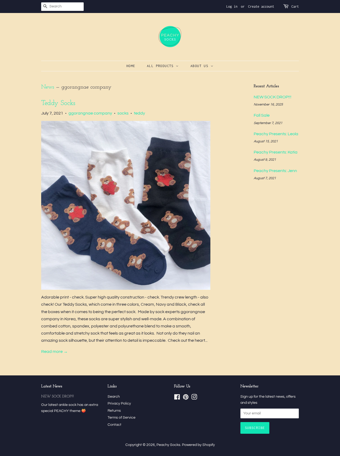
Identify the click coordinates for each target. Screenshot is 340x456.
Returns (114, 411)
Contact (114, 425)
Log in (231, 6)
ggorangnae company (90, 113)
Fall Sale (262, 115)
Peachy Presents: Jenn (275, 171)
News (47, 87)
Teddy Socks (58, 103)
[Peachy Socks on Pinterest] (186, 398)
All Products (161, 66)
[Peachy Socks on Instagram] (194, 398)
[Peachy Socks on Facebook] (177, 398)
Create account (261, 6)
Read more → (54, 351)
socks (123, 113)
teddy (139, 113)
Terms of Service (121, 417)
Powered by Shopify (198, 445)
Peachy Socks (168, 445)
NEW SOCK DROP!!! (272, 97)
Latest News (51, 386)
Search (114, 396)
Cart (295, 6)
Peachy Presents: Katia (276, 152)
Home (130, 66)
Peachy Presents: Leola (276, 134)
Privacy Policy (119, 403)
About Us (200, 66)
